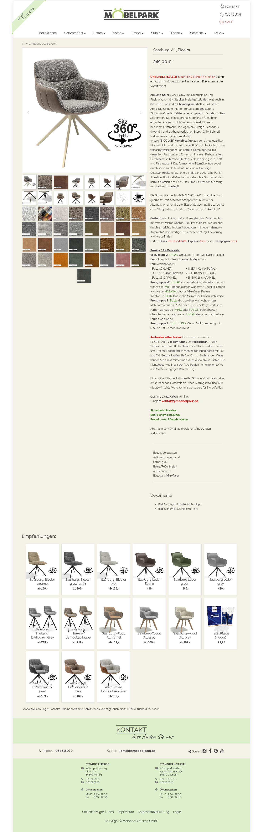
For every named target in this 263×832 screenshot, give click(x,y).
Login (177, 812)
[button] (29, 110)
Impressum (126, 812)
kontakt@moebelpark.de (137, 750)
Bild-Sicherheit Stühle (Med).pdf (178, 508)
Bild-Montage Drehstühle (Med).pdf (180, 504)
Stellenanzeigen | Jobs (98, 812)
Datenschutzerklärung (153, 812)
